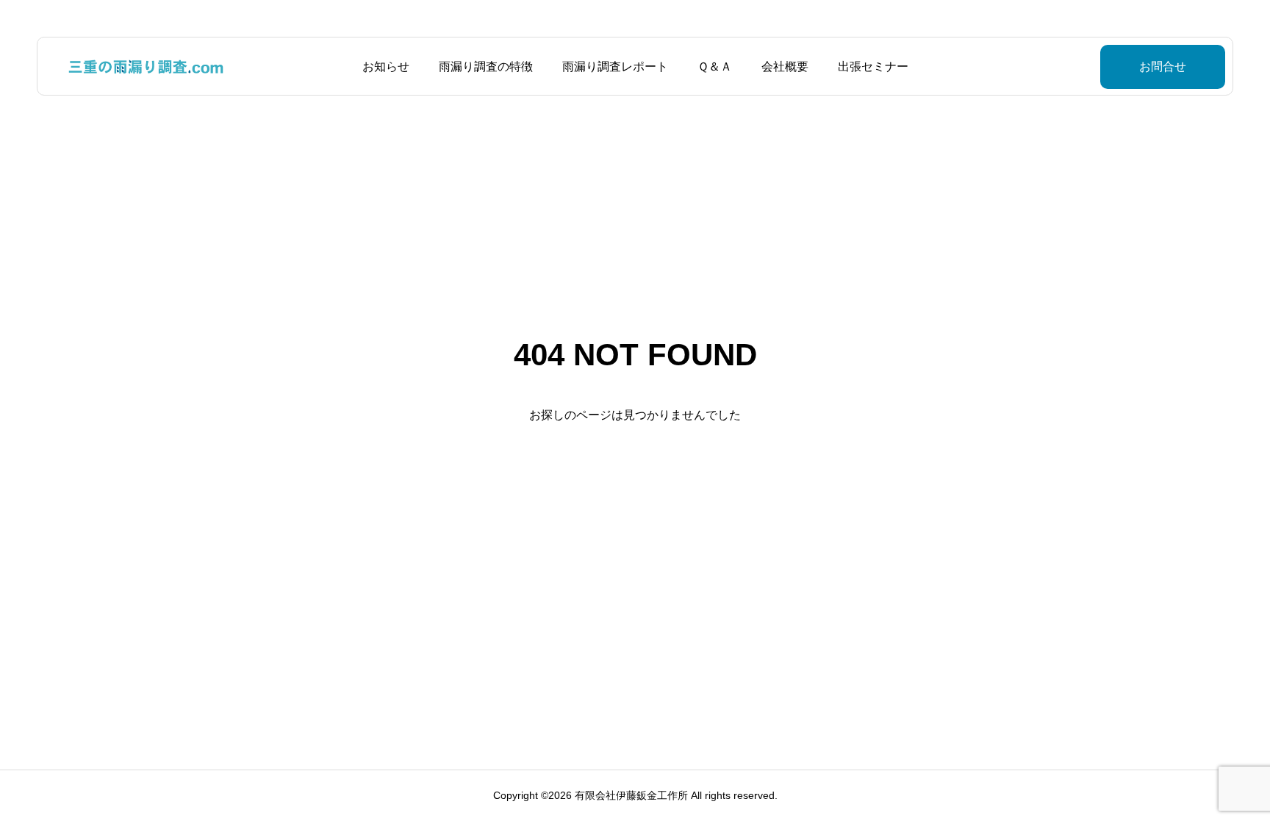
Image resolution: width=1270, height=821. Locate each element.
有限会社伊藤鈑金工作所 (631, 795)
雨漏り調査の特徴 (486, 66)
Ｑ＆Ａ (714, 66)
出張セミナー (873, 66)
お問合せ (1162, 66)
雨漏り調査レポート (615, 66)
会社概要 (784, 66)
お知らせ (385, 66)
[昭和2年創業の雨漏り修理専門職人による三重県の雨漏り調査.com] (146, 66)
